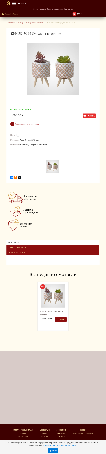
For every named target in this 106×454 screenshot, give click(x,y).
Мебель (23, 433)
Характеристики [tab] (17, 247)
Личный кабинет (11, 14)
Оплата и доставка (55, 9)
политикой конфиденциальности (61, 445)
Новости (42, 9)
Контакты (68, 9)
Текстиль (45, 437)
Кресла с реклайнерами (23, 430)
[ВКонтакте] (11, 177)
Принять (53, 450)
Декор (20, 23)
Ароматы (61, 437)
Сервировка (23, 437)
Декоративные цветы (35, 23)
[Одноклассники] (15, 177)
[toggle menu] (14, 3)
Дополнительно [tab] (17, 252)
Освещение (61, 430)
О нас (35, 9)
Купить (91, 116)
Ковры (82, 430)
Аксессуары (45, 430)
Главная (11, 23)
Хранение (61, 433)
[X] (19, 177)
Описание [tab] (13, 242)
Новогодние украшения (83, 433)
